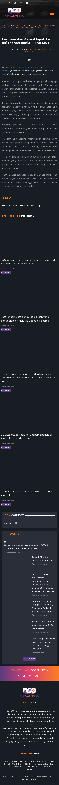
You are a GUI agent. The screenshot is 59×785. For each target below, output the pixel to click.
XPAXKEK (14, 761)
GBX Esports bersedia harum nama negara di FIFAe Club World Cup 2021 (26, 436)
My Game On (11, 523)
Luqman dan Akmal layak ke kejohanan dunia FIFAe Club (27, 493)
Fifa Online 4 (17, 764)
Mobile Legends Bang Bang (43, 764)
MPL (7, 761)
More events (29, 659)
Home (5, 26)
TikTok (5, 71)
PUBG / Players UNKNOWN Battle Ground (23, 766)
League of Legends (35, 761)
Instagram (33, 67)
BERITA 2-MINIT (16, 26)
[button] (52, 13)
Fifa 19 (47, 761)
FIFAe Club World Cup (30, 205)
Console (30, 26)
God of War (47, 766)
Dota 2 (23, 761)
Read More (5, 273)
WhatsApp (21, 67)
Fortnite (29, 769)
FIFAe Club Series (10, 205)
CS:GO (27, 764)
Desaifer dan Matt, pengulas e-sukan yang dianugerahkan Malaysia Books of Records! (25, 319)
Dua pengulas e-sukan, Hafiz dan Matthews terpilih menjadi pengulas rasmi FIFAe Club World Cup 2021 (29, 378)
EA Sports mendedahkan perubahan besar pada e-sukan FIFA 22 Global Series (28, 262)
